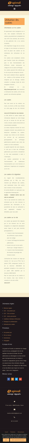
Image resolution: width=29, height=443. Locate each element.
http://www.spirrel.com (10, 89)
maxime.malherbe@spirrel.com (14, 413)
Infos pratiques (21, 432)
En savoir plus (18, 440)
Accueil (6, 432)
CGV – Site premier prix (9, 311)
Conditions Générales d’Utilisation (12, 319)
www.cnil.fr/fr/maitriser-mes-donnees (14, 113)
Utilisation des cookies (9, 324)
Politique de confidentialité (10, 321)
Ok (6, 440)
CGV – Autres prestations (10, 316)
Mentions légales (8, 308)
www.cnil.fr (7, 283)
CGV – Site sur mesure (9, 313)
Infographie (6, 340)
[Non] (27, 438)
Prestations (12, 432)
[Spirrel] (14, 392)
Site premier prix (8, 332)
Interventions (7, 338)
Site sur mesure (7, 335)
